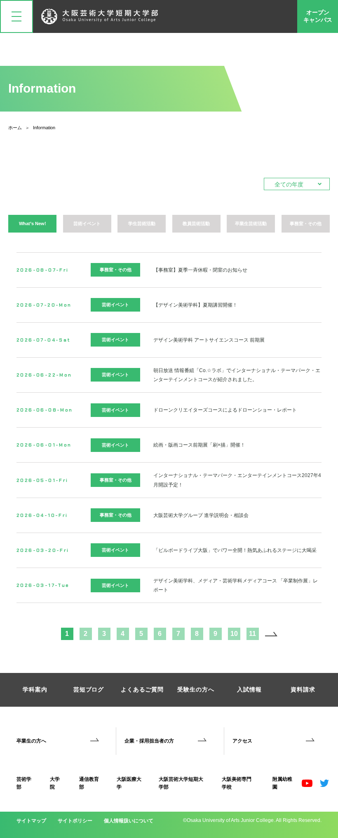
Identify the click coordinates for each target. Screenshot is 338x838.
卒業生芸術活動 (251, 223)
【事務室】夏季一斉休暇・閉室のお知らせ (200, 270)
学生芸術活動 (141, 223)
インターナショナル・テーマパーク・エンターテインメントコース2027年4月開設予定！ (237, 480)
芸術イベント (87, 223)
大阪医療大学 (129, 783)
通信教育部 (89, 783)
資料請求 (303, 689)
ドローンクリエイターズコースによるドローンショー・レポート (225, 410)
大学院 (55, 783)
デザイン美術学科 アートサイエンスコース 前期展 (209, 340)
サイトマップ (31, 821)
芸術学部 (23, 783)
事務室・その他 (306, 223)
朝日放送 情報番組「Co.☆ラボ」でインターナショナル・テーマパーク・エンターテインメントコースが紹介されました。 (236, 375)
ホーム (15, 127)
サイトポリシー (75, 821)
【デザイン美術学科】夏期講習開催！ (195, 305)
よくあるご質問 (142, 689)
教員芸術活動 (196, 223)
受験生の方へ (195, 689)
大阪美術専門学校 (236, 783)
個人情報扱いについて (128, 821)
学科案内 (35, 689)
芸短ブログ (88, 689)
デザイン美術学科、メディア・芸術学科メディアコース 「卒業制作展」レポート (235, 585)
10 (234, 633)
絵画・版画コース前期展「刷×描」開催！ (199, 445)
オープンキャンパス (317, 16)
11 (252, 633)
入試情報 (249, 689)
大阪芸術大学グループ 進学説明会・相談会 (201, 515)
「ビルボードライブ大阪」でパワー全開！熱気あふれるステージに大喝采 (235, 550)
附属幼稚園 (282, 783)
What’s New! (32, 223)
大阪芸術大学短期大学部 (181, 783)
